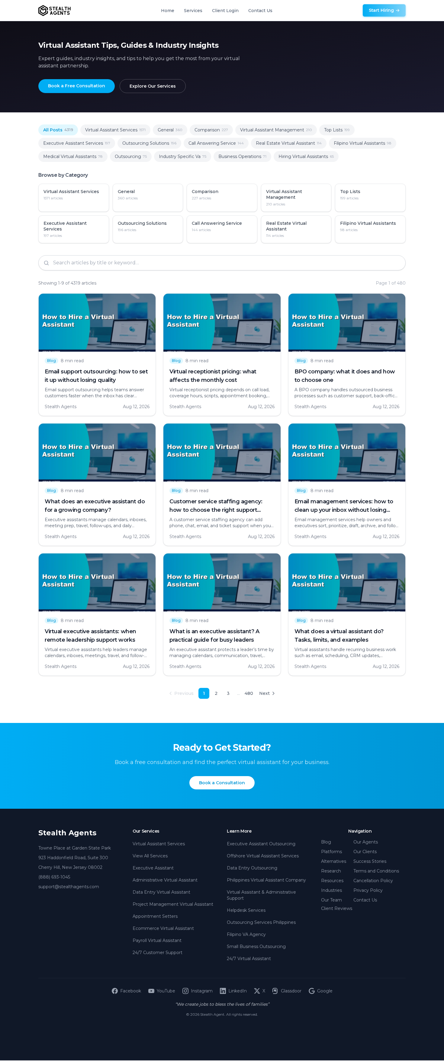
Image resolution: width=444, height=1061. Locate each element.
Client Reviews (336, 908)
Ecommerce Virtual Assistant (163, 928)
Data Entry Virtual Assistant (161, 892)
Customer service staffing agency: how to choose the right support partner (215, 510)
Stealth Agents (67, 832)
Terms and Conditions (376, 871)
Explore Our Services (153, 86)
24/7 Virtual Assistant (249, 958)
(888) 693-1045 (54, 877)
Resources (332, 880)
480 (249, 693)
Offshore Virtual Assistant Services (263, 856)
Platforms (331, 851)
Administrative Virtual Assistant (165, 880)
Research (331, 871)
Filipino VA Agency (246, 934)
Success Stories (369, 861)
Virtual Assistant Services (159, 844)
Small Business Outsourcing (256, 946)
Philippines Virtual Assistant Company (266, 880)
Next (264, 693)
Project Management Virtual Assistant (173, 904)
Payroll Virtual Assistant (157, 940)
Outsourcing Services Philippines (261, 922)
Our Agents (365, 842)
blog (51, 360)
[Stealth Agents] (54, 10)
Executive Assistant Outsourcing (261, 844)
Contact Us (260, 10)
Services (193, 10)
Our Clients (365, 851)
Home (167, 10)
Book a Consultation (222, 782)
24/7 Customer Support (157, 952)
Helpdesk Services (246, 910)
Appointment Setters (155, 916)
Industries (331, 890)
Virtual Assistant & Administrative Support (261, 895)
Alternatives (333, 861)
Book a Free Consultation (76, 86)
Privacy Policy (368, 890)
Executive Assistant (153, 868)
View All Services (150, 856)
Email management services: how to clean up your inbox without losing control (343, 510)
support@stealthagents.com (68, 886)
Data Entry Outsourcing (252, 868)
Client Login (225, 10)
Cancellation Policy (373, 880)
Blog (326, 842)
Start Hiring (381, 10)
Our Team (331, 900)
